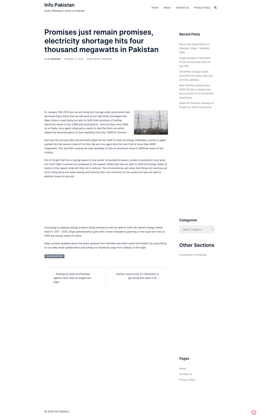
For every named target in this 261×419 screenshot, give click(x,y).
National (107, 59)
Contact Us (182, 7)
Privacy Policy (202, 7)
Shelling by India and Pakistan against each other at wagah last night (72, 278)
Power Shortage (54, 256)
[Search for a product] (215, 7)
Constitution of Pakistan (193, 254)
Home (155, 7)
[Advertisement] (106, 88)
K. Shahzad (54, 59)
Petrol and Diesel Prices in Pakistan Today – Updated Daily (194, 48)
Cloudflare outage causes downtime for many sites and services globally (196, 75)
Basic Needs (94, 59)
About (167, 7)
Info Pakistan (59, 5)
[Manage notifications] (253, 412)
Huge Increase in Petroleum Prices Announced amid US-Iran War (195, 62)
